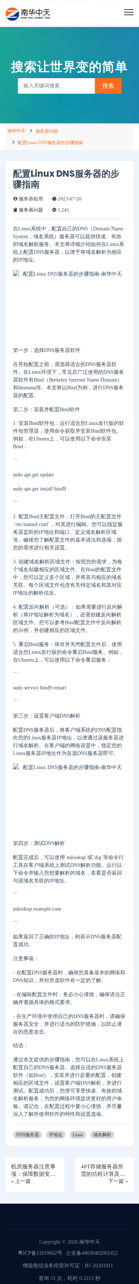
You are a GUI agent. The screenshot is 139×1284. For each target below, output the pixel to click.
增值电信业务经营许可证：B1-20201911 (68, 1265)
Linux (78, 1134)
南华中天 (16, 130)
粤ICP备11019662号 (40, 1253)
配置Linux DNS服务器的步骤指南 (50, 142)
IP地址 (55, 1134)
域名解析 (102, 1134)
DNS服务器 (27, 1134)
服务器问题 (47, 131)
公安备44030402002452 (92, 1253)
